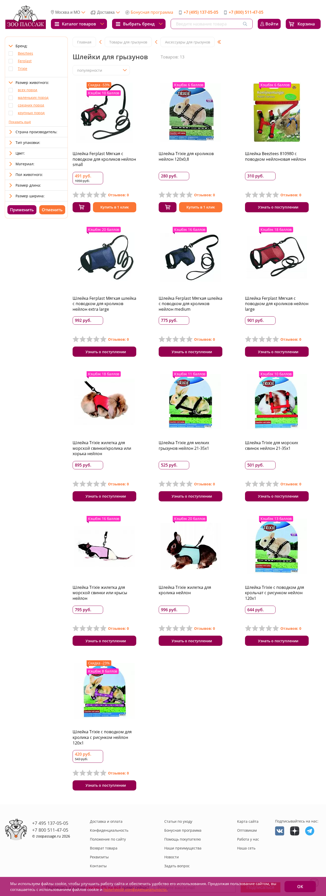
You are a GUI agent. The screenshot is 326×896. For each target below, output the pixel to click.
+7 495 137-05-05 (50, 823)
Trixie (22, 68)
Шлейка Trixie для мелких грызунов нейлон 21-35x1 (184, 445)
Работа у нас (248, 839)
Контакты (98, 865)
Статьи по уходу (178, 821)
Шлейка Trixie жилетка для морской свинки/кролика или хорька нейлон (102, 448)
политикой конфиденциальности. (135, 889)
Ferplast (25, 60)
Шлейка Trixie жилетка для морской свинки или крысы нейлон (100, 593)
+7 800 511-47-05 (50, 830)
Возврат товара (103, 848)
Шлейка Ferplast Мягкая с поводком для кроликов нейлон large (276, 303)
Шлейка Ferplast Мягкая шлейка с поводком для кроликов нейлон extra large (104, 303)
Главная (84, 42)
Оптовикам (247, 830)
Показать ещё (20, 122)
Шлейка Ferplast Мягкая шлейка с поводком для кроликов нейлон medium (190, 303)
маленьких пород (33, 97)
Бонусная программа (152, 12)
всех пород (27, 89)
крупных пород (31, 112)
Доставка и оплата (106, 821)
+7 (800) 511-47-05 (246, 12)
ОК (300, 886)
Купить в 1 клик (114, 207)
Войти (271, 24)
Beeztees (25, 53)
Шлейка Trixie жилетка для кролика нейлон (185, 590)
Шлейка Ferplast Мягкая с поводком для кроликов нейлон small (104, 159)
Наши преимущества (182, 848)
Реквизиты (99, 857)
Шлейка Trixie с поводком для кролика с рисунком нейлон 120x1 (102, 737)
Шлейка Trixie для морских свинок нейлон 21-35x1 (271, 445)
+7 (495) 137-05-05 (201, 12)
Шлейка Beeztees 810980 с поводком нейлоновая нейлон (275, 156)
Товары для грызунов (128, 42)
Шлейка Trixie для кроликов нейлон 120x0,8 (186, 156)
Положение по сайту (108, 839)
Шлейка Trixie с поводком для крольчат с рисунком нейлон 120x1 (274, 593)
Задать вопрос (177, 865)
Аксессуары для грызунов (187, 42)
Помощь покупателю (182, 839)
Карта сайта (248, 821)
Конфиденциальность (109, 830)
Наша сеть (246, 848)
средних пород (31, 105)
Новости (171, 857)
